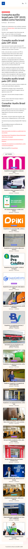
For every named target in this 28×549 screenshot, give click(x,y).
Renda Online (11, 28)
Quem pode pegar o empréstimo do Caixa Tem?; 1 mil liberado (14, 518)
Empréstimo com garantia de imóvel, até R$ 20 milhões (14, 306)
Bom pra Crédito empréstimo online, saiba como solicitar (14, 440)
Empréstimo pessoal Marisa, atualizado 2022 (14, 171)
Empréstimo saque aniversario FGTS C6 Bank (14, 191)
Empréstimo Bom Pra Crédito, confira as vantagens (14, 268)
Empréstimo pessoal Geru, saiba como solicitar (14, 498)
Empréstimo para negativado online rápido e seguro (14, 287)
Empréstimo (14, 167)
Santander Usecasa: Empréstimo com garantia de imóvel (14, 345)
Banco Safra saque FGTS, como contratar (14, 422)
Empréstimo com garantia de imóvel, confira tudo (14, 403)
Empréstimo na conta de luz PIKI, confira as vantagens (14, 229)
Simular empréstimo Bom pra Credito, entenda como (14, 460)
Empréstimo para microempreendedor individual (14, 537)
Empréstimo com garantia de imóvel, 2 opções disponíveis (14, 326)
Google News (14, 148)
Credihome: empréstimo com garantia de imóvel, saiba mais (14, 384)
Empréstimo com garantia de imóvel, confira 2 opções (14, 364)
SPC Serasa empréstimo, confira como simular (14, 210)
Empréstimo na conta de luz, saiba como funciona (14, 249)
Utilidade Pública (5, 12)
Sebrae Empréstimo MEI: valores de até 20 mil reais (14, 479)
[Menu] (22, 3)
